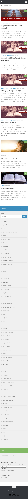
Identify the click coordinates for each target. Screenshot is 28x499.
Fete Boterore (6, 250)
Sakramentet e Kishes (8, 386)
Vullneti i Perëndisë (7, 439)
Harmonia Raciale (7, 257)
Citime (4, 235)
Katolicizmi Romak (7, 285)
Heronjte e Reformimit (8, 264)
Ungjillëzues (5, 425)
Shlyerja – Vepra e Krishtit (9, 396)
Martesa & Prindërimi (8, 325)
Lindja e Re (5, 318)
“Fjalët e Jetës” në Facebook (8, 455)
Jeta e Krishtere (5, 154)
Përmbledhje (6, 361)
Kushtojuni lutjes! (7, 188)
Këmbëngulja (6, 289)
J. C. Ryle (5, 271)
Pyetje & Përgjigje (7, 378)
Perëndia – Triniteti (7, 357)
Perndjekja (5, 364)
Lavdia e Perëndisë (7, 303)
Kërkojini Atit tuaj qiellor (10, 158)
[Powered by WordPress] (8, 490)
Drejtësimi (5, 246)
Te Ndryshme (6, 403)
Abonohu (4, 468)
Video (4, 432)
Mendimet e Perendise (8, 335)
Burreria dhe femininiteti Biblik (10, 232)
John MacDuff (4, 23)
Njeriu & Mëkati (6, 346)
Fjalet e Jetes (5, 2)
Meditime (5, 328)
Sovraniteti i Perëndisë (8, 400)
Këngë (4, 293)
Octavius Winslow (7, 350)
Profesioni (5, 375)
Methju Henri (8, 55)
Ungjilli (4, 428)
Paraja (4, 353)
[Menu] (26, 2)
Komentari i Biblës (7, 296)
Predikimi (5, 371)
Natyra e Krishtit (6, 343)
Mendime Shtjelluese (8, 332)
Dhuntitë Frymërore (7, 243)
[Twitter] (23, 208)
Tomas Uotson (6, 414)
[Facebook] (18, 208)
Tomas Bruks (6, 411)
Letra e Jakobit (6, 310)
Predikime (17, 154)
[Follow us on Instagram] (21, 208)
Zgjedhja (5, 443)
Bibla (2, 88)
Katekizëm (5, 282)
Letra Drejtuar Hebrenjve (9, 307)
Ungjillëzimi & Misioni (8, 421)
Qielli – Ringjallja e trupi (8, 382)
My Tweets (4, 477)
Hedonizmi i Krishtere (8, 260)
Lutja (10, 23)
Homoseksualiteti (7, 268)
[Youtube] (26, 208)
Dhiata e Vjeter (6, 239)
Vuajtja (4, 436)
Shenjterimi (5, 389)
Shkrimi (4, 393)
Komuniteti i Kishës (7, 300)
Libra (4, 314)
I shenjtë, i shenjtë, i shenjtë (11, 91)
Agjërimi (5, 225)
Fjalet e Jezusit (6, 253)
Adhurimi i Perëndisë (8, 123)
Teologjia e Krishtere (7, 407)
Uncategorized (6, 418)
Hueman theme (21, 491)
